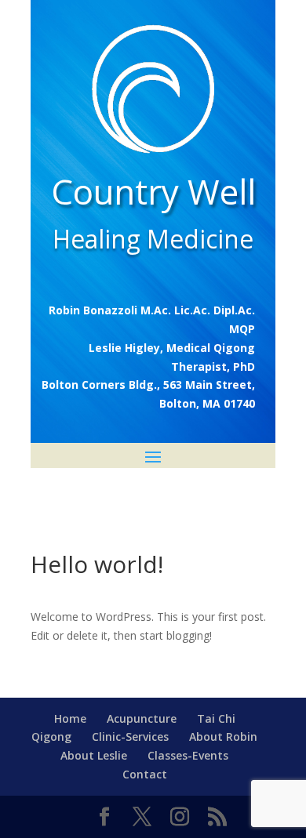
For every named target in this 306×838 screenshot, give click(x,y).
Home (70, 718)
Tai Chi (216, 718)
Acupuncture (142, 718)
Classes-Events (188, 755)
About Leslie (93, 755)
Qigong (51, 736)
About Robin (223, 736)
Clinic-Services (130, 736)
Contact (144, 774)
